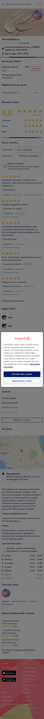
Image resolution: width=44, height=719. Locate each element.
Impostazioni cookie (22, 381)
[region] (22, 359)
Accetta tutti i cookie (22, 374)
